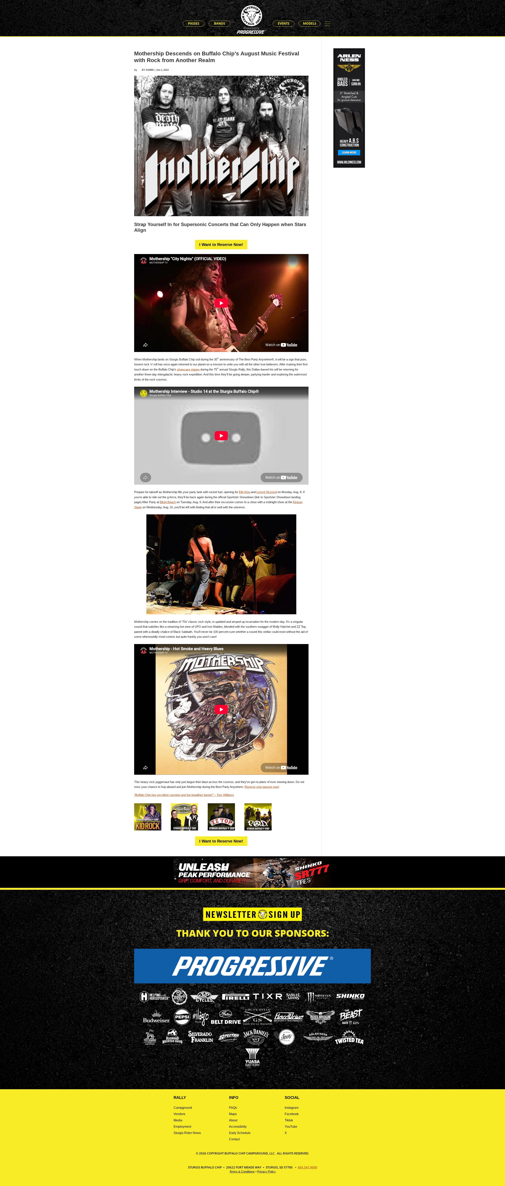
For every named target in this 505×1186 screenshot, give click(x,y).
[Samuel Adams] (293, 1004)
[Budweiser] (156, 1023)
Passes (193, 23)
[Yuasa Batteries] (252, 1065)
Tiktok (289, 1120)
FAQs (233, 1107)
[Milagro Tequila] (201, 1024)
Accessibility (238, 1126)
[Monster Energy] (319, 1003)
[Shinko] (350, 999)
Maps (233, 1114)
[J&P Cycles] (204, 1004)
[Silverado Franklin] (200, 1043)
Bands (219, 23)
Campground (183, 1107)
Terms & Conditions (242, 1171)
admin (150, 70)
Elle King (244, 492)
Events (283, 23)
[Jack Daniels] (256, 1044)
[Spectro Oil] (228, 1044)
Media (178, 1120)
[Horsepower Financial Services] (154, 1001)
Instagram (291, 1107)
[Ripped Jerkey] (179, 1004)
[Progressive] (252, 982)
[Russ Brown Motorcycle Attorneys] (320, 1023)
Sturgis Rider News (187, 1133)
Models (309, 23)
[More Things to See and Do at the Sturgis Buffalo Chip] (329, 24)
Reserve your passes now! (261, 786)
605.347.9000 (307, 1167)
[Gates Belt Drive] (226, 1022)
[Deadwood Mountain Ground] (172, 1044)
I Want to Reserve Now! (221, 244)
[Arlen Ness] (318, 1044)
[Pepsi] (182, 1024)
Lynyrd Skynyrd (266, 492)
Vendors (179, 1114)
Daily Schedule (240, 1133)
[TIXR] (267, 1004)
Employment (182, 1126)
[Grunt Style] (257, 1023)
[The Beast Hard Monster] (350, 1024)
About (233, 1120)
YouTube (291, 1126)
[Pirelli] (236, 1000)
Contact (234, 1139)
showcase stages (188, 369)
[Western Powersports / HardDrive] (289, 1020)
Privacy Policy (266, 1171)
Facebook (292, 1114)
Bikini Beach (168, 502)
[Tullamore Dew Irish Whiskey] (150, 1044)
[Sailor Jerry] (286, 1044)
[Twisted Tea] (349, 1044)
